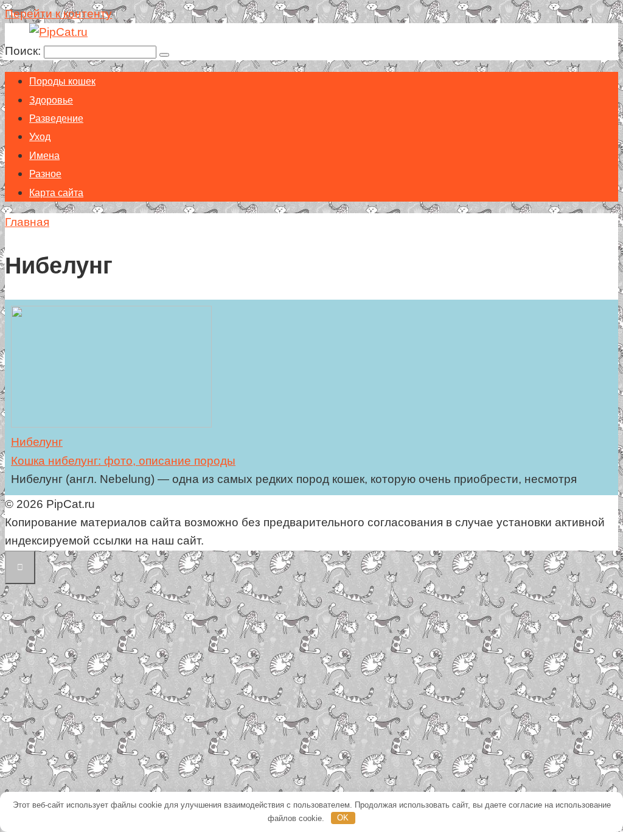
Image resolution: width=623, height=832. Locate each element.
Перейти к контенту (58, 13)
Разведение (56, 118)
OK (343, 817)
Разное (45, 174)
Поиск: (24, 50)
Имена (44, 155)
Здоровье (51, 100)
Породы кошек (62, 81)
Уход (39, 137)
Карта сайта (56, 193)
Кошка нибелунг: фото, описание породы (123, 460)
